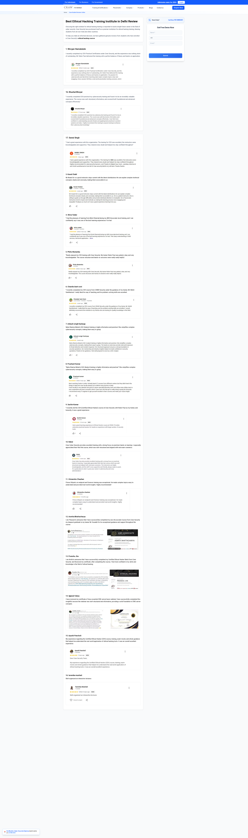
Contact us (160, 8)
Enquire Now (178, 8)
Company (129, 8)
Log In (181, 2)
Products (141, 8)
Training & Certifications (100, 8)
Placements (117, 8)
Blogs (151, 8)
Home (65, 12)
